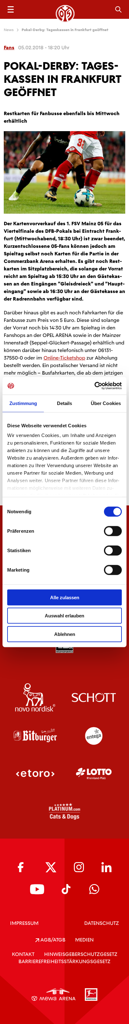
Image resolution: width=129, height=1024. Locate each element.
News (9, 29)
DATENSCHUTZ (101, 923)
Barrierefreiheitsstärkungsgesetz (64, 961)
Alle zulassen (64, 597)
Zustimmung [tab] (23, 403)
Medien (84, 939)
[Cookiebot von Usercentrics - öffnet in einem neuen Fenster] (94, 386)
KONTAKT (23, 954)
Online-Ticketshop (64, 358)
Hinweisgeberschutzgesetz (80, 954)
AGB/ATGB (52, 939)
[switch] (113, 531)
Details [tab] (64, 403)
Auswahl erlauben (64, 615)
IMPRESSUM (24, 923)
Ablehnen (64, 634)
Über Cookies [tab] (106, 403)
